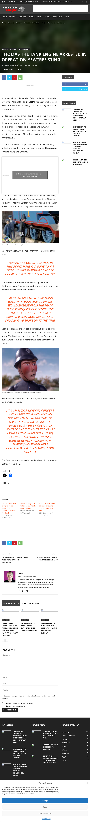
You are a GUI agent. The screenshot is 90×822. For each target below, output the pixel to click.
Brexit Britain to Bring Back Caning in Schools (80, 162)
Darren (6, 69)
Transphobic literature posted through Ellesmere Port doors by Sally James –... (80, 114)
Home (5, 17)
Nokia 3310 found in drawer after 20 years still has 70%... (50, 734)
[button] (86, 783)
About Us (57, 2)
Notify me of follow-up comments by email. (18, 703)
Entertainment (35, 17)
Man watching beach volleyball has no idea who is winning (28, 505)
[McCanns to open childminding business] (36, 747)
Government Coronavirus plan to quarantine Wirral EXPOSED (50, 759)
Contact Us (68, 2)
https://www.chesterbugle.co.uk (27, 576)
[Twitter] (86, 2)
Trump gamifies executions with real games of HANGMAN (15, 559)
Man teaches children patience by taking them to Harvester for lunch (47, 507)
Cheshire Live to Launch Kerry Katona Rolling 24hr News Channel (79, 131)
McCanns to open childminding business (50, 747)
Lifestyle (22, 17)
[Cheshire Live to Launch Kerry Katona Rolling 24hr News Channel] (30, 615)
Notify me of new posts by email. (15, 706)
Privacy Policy (46, 819)
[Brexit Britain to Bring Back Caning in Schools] (66, 162)
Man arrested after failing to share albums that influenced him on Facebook (9, 508)
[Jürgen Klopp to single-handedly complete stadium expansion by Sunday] (49, 615)
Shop (67, 17)
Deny (45, 807)
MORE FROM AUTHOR (30, 603)
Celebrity (19, 23)
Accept (45, 801)
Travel (47, 17)
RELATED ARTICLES (11, 603)
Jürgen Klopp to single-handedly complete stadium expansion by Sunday (49, 628)
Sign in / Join (47, 2)
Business (12, 17)
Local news (57, 17)
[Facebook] (82, 2)
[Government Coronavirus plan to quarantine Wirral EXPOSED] (36, 758)
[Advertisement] (60, 8)
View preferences (45, 813)
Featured (5, 620)
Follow (84, 89)
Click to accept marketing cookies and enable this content (30, 175)
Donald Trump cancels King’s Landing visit (47, 558)
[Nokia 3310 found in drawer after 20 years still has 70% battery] (36, 733)
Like (85, 84)
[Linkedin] (24, 591)
